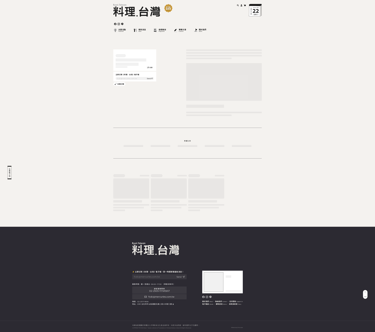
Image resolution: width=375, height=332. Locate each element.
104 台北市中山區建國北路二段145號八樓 (154, 304)
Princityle (240, 327)
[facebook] (115, 24)
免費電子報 (9, 172)
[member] (241, 5)
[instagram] (119, 24)
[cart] (245, 5)
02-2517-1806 (143, 302)
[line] (122, 24)
